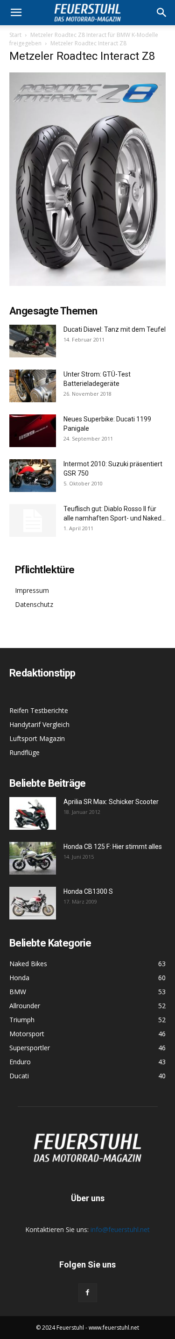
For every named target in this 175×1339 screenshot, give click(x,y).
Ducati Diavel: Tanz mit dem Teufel (114, 329)
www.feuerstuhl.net (114, 1328)
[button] (162, 12)
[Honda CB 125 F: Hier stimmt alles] (32, 858)
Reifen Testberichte (38, 710)
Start (15, 35)
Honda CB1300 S (88, 891)
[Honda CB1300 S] (32, 903)
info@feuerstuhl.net (120, 1229)
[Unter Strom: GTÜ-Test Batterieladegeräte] (32, 386)
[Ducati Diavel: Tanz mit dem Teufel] (32, 341)
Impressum (32, 590)
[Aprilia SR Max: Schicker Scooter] (32, 813)
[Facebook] (87, 1292)
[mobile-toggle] (16, 12)
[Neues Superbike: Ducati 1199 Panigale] (32, 430)
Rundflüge (24, 752)
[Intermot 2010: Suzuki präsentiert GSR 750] (32, 475)
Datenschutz (34, 604)
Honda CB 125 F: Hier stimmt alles (112, 846)
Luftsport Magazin (37, 738)
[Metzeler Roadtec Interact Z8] (87, 283)
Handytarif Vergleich (39, 724)
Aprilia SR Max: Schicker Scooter (111, 801)
